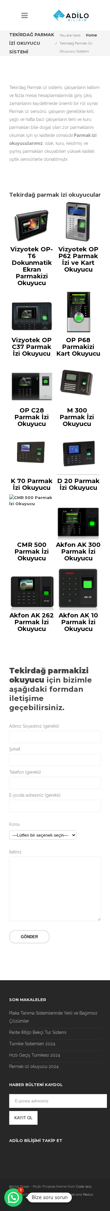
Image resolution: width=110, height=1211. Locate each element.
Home (91, 35)
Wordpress (38, 1195)
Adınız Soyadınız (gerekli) (34, 726)
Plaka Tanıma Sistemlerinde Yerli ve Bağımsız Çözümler (53, 1017)
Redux (88, 1195)
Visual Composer (62, 1195)
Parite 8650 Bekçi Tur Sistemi (37, 1032)
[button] (13, 1197)
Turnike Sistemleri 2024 (32, 1043)
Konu (14, 824)
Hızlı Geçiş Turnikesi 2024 (34, 1055)
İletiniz (15, 851)
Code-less (83, 1187)
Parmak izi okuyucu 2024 (34, 1066)
